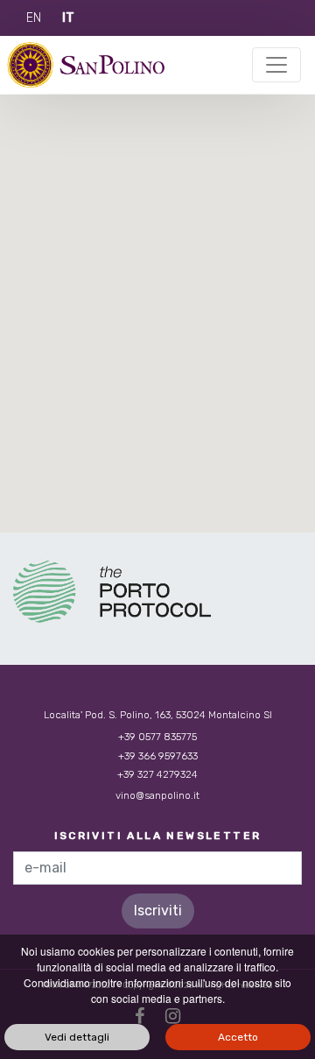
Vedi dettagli (77, 1037)
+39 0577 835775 (157, 737)
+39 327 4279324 (157, 774)
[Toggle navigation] (276, 64)
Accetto (238, 1037)
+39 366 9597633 (158, 756)
